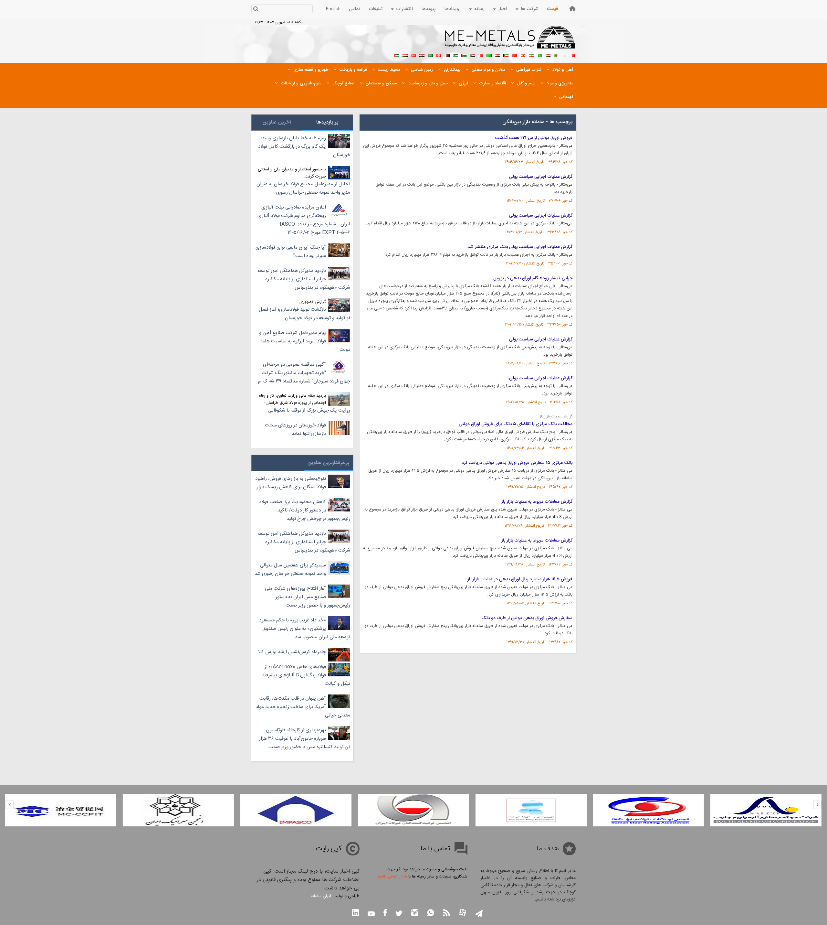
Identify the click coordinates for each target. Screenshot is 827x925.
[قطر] (447, 54)
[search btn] (256, 9)
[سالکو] (766, 810)
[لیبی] (489, 54)
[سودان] (472, 54)
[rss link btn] (446, 913)
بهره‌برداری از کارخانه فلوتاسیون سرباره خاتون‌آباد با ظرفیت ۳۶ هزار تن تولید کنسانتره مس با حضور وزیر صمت (304, 738)
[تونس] (438, 54)
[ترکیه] (413, 54)
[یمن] (405, 54)
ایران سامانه (321, 896)
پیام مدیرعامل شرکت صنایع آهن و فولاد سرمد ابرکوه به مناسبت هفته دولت (304, 341)
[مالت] (480, 54)
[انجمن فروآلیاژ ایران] (531, 810)
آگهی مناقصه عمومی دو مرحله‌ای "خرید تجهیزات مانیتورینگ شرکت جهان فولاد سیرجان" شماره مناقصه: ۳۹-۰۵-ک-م (304, 372)
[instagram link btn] (414, 913)
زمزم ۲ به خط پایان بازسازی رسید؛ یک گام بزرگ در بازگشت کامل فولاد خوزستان (304, 146)
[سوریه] (421, 54)
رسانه (479, 9)
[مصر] (547, 54)
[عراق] (497, 54)
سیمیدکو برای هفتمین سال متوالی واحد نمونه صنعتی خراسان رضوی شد (290, 569)
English (333, 9)
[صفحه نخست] (572, 8)
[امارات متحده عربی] (396, 54)
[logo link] (510, 41)
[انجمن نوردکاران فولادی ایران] (648, 810)
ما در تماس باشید (392, 876)
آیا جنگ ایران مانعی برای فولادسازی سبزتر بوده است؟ (291, 251)
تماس (354, 9)
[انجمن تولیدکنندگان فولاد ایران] (413, 810)
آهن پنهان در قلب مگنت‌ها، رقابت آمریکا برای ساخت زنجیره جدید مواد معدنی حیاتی (303, 706)
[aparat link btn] (462, 913)
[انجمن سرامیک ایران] (178, 810)
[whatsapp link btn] (430, 913)
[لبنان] (522, 54)
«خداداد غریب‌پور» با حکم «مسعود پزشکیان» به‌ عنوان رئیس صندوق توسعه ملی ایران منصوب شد (304, 628)
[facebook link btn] (385, 913)
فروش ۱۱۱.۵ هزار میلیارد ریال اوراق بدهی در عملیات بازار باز (519, 579)
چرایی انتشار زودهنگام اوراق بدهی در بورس (532, 278)
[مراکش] (514, 54)
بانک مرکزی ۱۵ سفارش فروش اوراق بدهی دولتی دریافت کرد (517, 463)
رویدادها (452, 9)
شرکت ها (530, 9)
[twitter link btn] (399, 914)
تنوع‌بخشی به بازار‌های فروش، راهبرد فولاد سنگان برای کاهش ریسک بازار (290, 483)
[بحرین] (573, 54)
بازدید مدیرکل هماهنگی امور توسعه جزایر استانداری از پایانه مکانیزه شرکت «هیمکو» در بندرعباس (303, 279)
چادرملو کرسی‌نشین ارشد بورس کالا (292, 652)
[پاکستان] (539, 54)
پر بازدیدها (327, 122)
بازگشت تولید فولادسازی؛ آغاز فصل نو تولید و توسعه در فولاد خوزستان (304, 314)
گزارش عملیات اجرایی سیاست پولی (540, 177)
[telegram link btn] (479, 914)
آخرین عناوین (277, 122)
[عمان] (463, 54)
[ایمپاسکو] (295, 810)
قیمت (552, 9)
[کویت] (505, 54)
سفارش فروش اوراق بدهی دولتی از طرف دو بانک (526, 618)
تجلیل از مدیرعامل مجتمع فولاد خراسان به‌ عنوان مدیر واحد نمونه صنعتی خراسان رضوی (303, 188)
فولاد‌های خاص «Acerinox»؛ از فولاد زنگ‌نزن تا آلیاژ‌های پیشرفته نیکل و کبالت (306, 675)
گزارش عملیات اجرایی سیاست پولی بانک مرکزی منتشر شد (519, 247)
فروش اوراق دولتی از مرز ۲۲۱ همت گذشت (533, 138)
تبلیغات (375, 9)
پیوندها (428, 9)
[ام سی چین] (60, 810)
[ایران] (531, 54)
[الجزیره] (556, 54)
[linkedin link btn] (355, 913)
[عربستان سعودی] (430, 54)
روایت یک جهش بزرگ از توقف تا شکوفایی (309, 410)
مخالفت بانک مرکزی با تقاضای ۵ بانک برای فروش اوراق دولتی (515, 424)
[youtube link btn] (371, 914)
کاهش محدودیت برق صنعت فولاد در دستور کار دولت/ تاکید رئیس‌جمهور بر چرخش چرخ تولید (304, 510)
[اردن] (455, 54)
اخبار (502, 9)
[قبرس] (564, 54)
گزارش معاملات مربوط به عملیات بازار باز (536, 502)
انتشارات (404, 9)
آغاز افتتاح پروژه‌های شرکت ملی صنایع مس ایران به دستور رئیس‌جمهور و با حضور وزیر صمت (307, 597)
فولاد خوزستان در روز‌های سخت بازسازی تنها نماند (295, 429)
